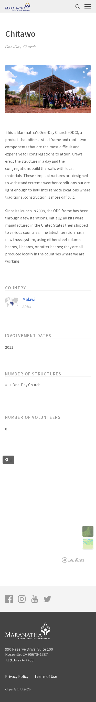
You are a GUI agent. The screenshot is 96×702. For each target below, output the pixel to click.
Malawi (29, 299)
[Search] (77, 6)
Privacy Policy (16, 676)
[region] (48, 509)
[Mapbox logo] (73, 560)
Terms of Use (45, 676)
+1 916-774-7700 (19, 659)
